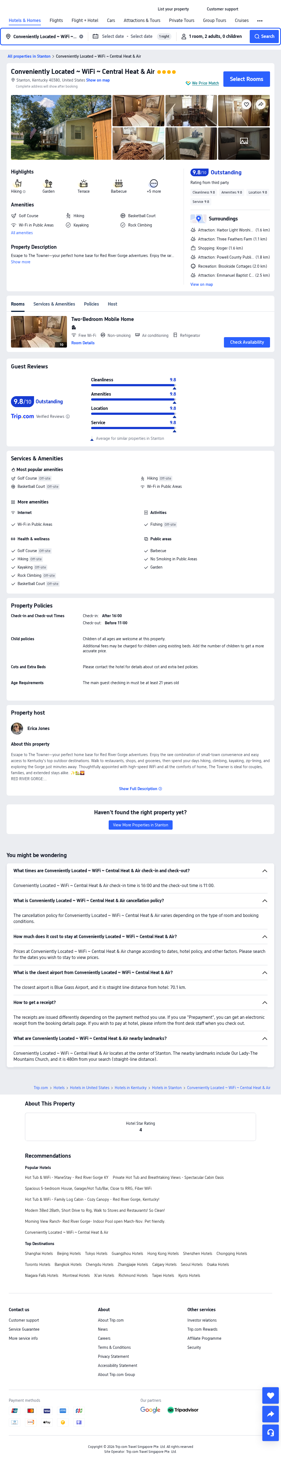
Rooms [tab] (18, 304)
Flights (56, 20)
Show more (20, 262)
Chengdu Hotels (99, 1264)
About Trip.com (111, 1320)
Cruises (242, 20)
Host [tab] (112, 304)
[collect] (270, 1395)
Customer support (24, 1320)
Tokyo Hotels (96, 1253)
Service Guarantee (24, 1329)
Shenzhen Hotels (197, 1253)
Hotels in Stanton (167, 1088)
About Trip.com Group (116, 1374)
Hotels (59, 1088)
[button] (198, 9)
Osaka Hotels (218, 1264)
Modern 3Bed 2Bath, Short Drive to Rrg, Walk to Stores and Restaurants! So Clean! (95, 1210)
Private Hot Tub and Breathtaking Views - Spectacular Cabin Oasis (168, 1177)
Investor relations (202, 1320)
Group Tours (214, 20)
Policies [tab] (91, 304)
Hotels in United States (89, 1088)
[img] (61, 127)
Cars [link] (111, 20)
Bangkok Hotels (68, 1264)
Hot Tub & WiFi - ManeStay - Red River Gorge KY (66, 1177)
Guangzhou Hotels (127, 1253)
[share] (270, 1414)
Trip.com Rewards (202, 1329)
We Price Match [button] (205, 83)
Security (194, 1347)
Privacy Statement (113, 1356)
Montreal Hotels (76, 1275)
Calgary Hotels (164, 1264)
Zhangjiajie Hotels (133, 1264)
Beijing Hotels (69, 1253)
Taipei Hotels (163, 1275)
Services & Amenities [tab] (54, 304)
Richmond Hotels (133, 1275)
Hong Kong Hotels (163, 1253)
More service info (23, 1338)
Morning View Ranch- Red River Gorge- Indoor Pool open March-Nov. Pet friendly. (95, 1221)
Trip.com (41, 1088)
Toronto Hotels (37, 1264)
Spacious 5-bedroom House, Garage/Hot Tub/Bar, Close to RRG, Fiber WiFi (88, 1188)
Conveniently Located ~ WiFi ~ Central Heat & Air (83, 71)
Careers (104, 1338)
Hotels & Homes (25, 20)
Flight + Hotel (85, 20)
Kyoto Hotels (189, 1275)
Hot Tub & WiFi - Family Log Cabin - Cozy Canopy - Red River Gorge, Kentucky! (92, 1199)
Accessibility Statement (117, 1365)
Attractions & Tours (142, 20)
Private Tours (181, 20)
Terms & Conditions (114, 1347)
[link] (173, 9)
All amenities (22, 233)
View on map (201, 284)
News (103, 1329)
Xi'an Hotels (104, 1275)
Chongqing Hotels (232, 1253)
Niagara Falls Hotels (41, 1275)
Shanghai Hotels (39, 1253)
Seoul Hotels (192, 1264)
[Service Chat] (270, 1433)
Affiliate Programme (204, 1338)
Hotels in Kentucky (131, 1088)
